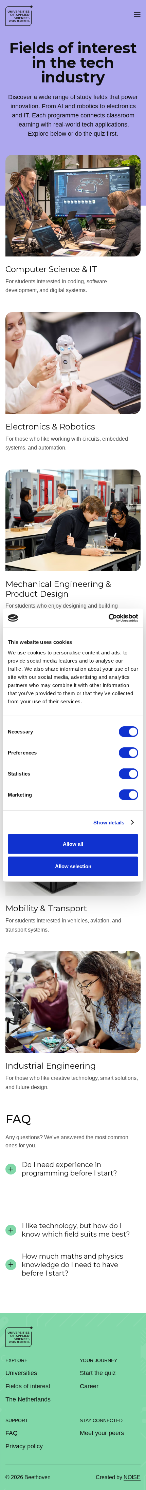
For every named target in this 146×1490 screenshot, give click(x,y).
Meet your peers (102, 1433)
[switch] (128, 752)
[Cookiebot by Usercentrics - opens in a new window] (108, 618)
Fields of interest (27, 1386)
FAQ (11, 1433)
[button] (137, 15)
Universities (21, 1373)
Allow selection (73, 866)
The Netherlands (28, 1399)
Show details (108, 822)
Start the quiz (98, 1373)
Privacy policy (24, 1446)
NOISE (132, 1477)
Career (89, 1386)
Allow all (73, 844)
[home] (19, 15)
